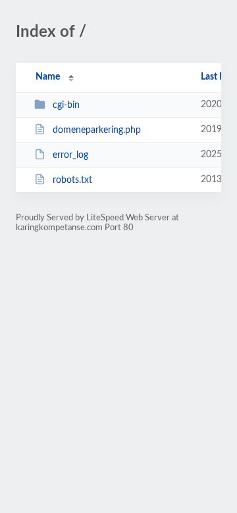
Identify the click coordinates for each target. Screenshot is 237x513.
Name (48, 77)
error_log (70, 155)
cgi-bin (66, 105)
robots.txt (72, 180)
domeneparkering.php (97, 130)
